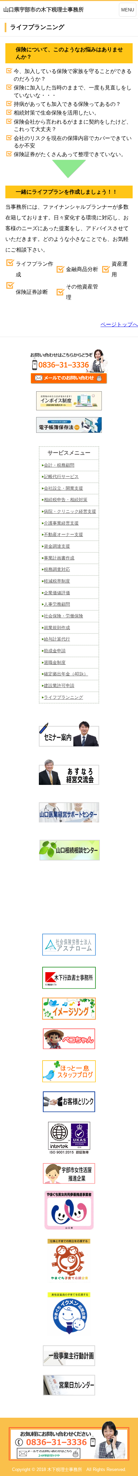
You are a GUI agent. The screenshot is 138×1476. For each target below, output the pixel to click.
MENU (127, 9)
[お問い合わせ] (69, 383)
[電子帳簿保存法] (69, 431)
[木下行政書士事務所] (69, 986)
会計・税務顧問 (59, 465)
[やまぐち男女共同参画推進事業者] (69, 1210)
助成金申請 (55, 650)
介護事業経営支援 (61, 523)
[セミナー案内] (69, 747)
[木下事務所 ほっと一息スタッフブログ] (69, 1080)
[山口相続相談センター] (69, 858)
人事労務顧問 (57, 604)
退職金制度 (55, 662)
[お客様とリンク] (69, 1110)
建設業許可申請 (59, 685)
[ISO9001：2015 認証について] (69, 1153)
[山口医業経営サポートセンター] (69, 820)
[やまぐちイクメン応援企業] (69, 1314)
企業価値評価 (57, 592)
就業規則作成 (57, 627)
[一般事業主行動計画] (69, 1363)
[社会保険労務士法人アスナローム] (69, 953)
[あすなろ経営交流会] (69, 782)
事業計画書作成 (59, 557)
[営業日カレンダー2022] (69, 1393)
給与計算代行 (57, 639)
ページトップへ (119, 324)
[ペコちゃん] (69, 1047)
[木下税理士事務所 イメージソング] (69, 1017)
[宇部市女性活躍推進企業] (69, 1182)
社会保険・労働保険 (63, 615)
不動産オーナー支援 (63, 534)
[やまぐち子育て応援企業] (69, 1260)
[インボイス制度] (69, 408)
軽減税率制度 (57, 581)
